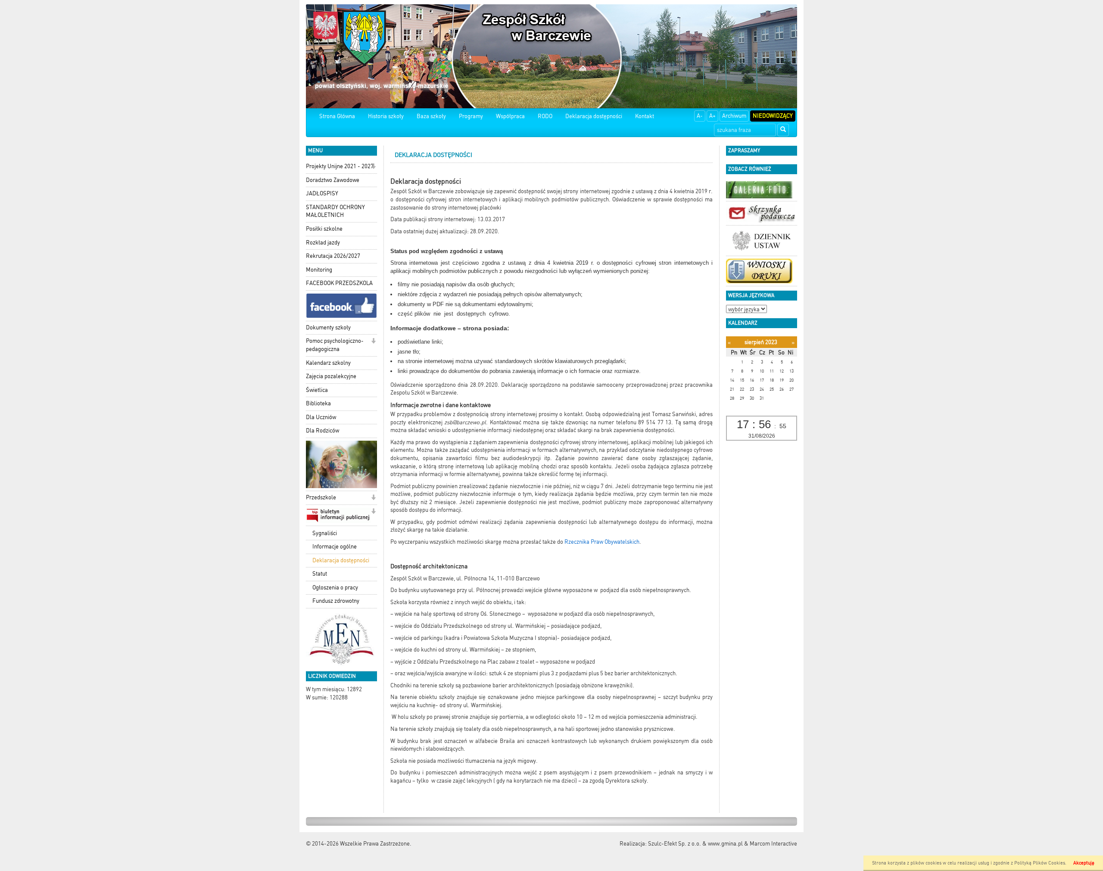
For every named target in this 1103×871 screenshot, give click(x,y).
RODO (545, 116)
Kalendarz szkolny (328, 363)
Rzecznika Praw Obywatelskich (601, 542)
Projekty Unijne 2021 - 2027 (340, 166)
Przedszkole (321, 497)
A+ (712, 116)
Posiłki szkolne (324, 229)
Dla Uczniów (321, 417)
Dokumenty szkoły (328, 327)
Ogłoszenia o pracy (335, 587)
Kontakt (644, 116)
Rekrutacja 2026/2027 (333, 256)
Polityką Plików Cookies (1039, 863)
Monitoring (319, 269)
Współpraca (510, 116)
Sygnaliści (324, 533)
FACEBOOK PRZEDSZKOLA (339, 283)
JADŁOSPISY (322, 193)
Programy (471, 116)
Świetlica (317, 390)
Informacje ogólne (334, 546)
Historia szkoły (386, 116)
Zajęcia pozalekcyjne (331, 376)
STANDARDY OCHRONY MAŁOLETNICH (335, 211)
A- (700, 116)
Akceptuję (1083, 863)
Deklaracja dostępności (593, 116)
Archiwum (734, 116)
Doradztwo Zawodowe (332, 180)
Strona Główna (337, 116)
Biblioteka (318, 403)
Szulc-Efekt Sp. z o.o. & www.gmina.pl (695, 843)
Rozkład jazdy (323, 242)
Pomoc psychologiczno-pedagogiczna (335, 345)
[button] (373, 167)
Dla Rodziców (322, 430)
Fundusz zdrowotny (335, 601)
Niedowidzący (773, 116)
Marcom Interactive (773, 843)
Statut (319, 573)
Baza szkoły (431, 116)
